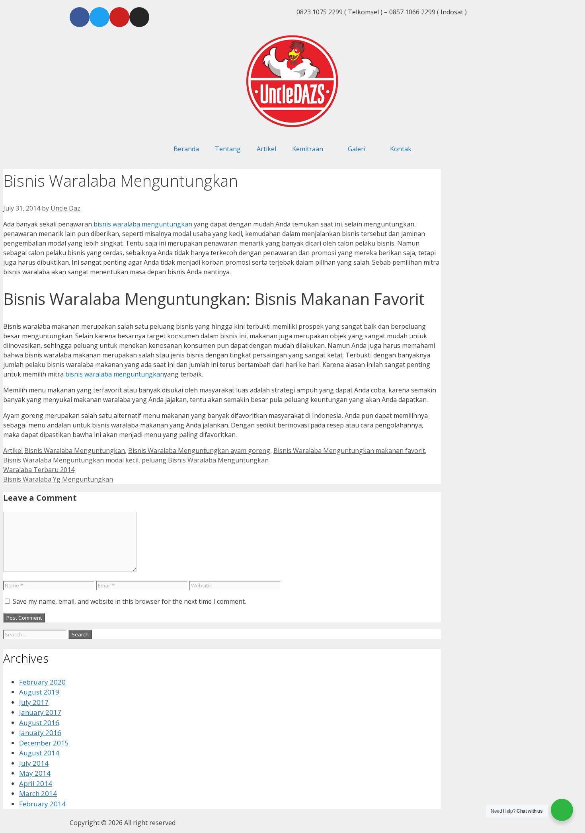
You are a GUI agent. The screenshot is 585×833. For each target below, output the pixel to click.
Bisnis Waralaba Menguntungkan (74, 450)
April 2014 (35, 783)
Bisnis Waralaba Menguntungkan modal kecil (70, 460)
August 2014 (39, 752)
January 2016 (40, 732)
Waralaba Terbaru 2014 (38, 469)
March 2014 (38, 793)
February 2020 (42, 682)
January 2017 (40, 712)
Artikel (266, 148)
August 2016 (39, 722)
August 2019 (39, 691)
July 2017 (34, 702)
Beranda (186, 148)
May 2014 (35, 773)
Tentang (228, 148)
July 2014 (34, 763)
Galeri (356, 148)
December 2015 (44, 742)
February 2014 (42, 803)
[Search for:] (35, 633)
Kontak (400, 148)
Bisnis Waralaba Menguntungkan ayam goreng (199, 450)
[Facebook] (80, 17)
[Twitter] (99, 17)
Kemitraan (307, 148)
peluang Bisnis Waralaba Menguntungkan (205, 460)
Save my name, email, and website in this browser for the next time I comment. (129, 601)
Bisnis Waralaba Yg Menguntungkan (58, 479)
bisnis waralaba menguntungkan (143, 224)
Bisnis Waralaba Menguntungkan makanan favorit (349, 450)
